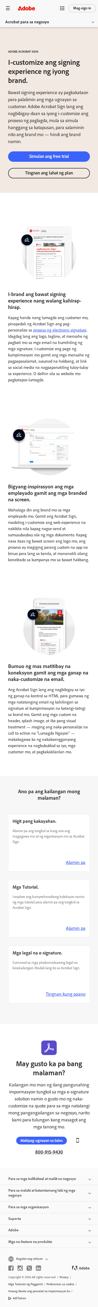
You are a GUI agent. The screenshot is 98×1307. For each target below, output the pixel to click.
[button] (62, 8)
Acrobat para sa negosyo (27, 21)
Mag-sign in (82, 8)
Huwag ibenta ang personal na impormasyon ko (39, 1291)
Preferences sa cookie (60, 1284)
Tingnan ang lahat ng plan (49, 172)
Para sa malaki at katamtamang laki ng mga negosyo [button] (41, 1193)
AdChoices (19, 1298)
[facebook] (11, 1268)
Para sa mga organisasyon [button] (28, 1207)
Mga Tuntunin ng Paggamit (25, 1284)
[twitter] (29, 1268)
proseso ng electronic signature (60, 330)
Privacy (64, 1277)
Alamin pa (75, 862)
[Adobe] (26, 8)
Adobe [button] (13, 1230)
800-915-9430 (49, 1152)
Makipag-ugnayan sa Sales (41, 1140)
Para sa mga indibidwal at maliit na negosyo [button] (42, 1179)
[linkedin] (38, 1268)
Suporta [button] (14, 1219)
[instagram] (20, 1268)
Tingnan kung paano (65, 994)
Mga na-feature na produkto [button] (30, 1242)
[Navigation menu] (8, 8)
